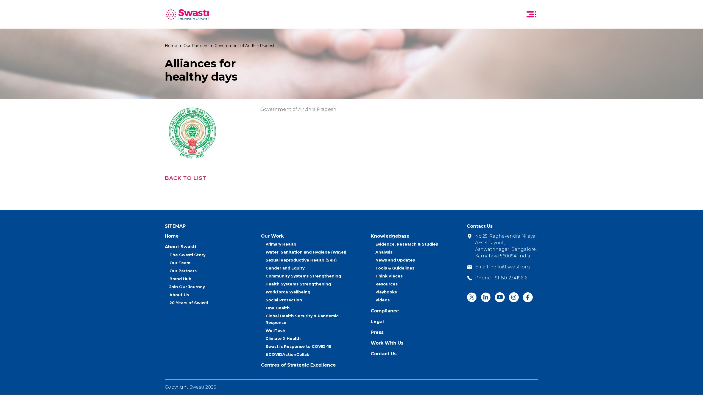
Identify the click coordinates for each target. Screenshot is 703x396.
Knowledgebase (390, 236)
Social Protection (284, 300)
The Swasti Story (187, 254)
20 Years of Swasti (188, 302)
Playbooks (386, 292)
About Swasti (180, 246)
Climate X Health (283, 338)
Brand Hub (180, 278)
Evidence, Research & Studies (406, 244)
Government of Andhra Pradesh (244, 45)
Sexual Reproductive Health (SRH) (301, 260)
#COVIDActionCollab (287, 354)
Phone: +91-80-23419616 (501, 277)
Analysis (383, 252)
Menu (531, 14)
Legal (377, 321)
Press (377, 332)
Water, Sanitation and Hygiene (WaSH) (306, 252)
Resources (386, 284)
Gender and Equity (285, 268)
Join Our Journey (187, 286)
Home (171, 45)
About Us (179, 294)
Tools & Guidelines (394, 268)
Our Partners (195, 45)
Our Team (179, 262)
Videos (382, 300)
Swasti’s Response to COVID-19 (298, 346)
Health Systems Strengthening (298, 284)
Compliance (385, 311)
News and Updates (395, 260)
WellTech (275, 330)
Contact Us (384, 353)
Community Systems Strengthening (303, 276)
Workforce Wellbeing (288, 292)
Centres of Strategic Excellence (298, 365)
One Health (278, 308)
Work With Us (387, 343)
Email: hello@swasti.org (502, 267)
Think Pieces (389, 276)
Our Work (272, 236)
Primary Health (281, 244)
